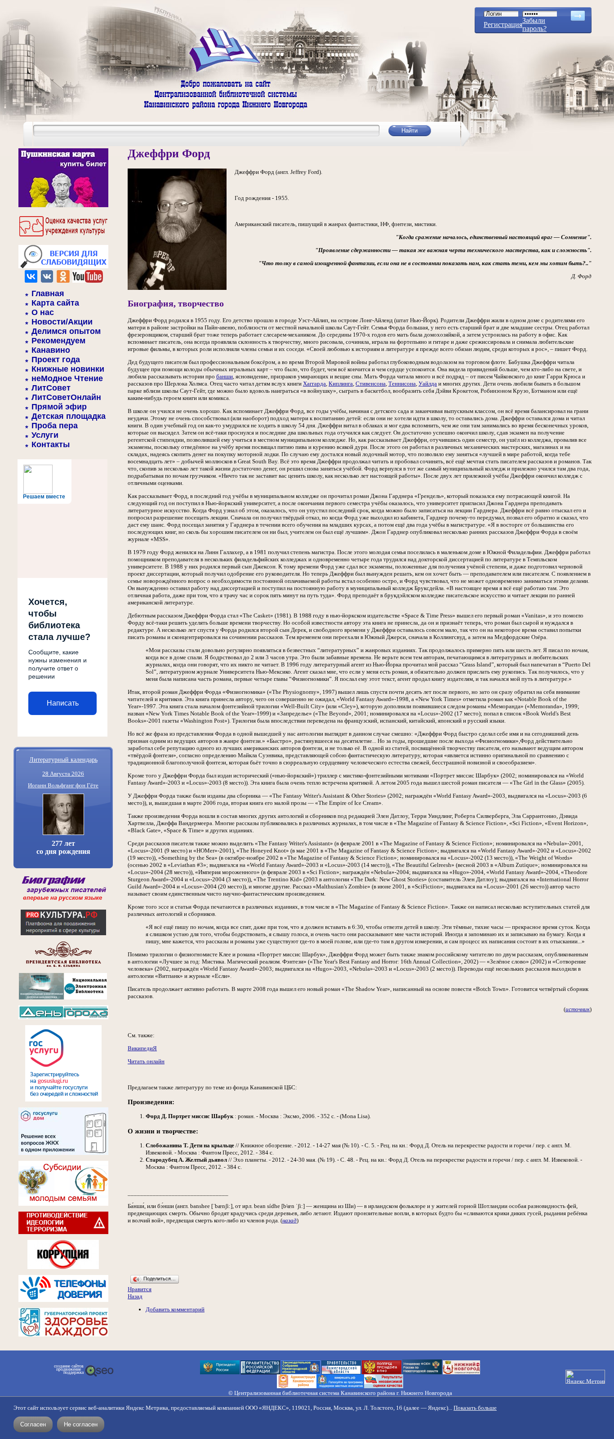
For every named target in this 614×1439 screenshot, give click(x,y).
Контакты (50, 444)
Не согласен (81, 1424)
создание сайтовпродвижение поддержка (69, 1369)
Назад (135, 1296)
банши (224, 376)
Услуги (44, 435)
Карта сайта (55, 302)
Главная (47, 293)
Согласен (33, 1424)
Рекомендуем (58, 340)
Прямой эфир (59, 406)
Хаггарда (314, 383)
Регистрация (503, 24)
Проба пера (54, 425)
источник (577, 1009)
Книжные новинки (67, 368)
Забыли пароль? (534, 24)
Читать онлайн (146, 1061)
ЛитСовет (51, 387)
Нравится (139, 1289)
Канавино (50, 350)
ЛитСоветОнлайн (66, 397)
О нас (42, 312)
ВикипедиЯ (142, 1048)
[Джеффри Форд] (177, 287)
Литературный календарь (63, 759)
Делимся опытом (66, 331)
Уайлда (427, 383)
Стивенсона (371, 383)
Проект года (55, 359)
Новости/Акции (62, 321)
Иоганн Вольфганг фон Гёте (63, 785)
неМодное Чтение (67, 378)
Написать (63, 703)
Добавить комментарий (175, 1309)
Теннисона (402, 383)
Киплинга (341, 383)
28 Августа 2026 (63, 773)
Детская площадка (68, 416)
